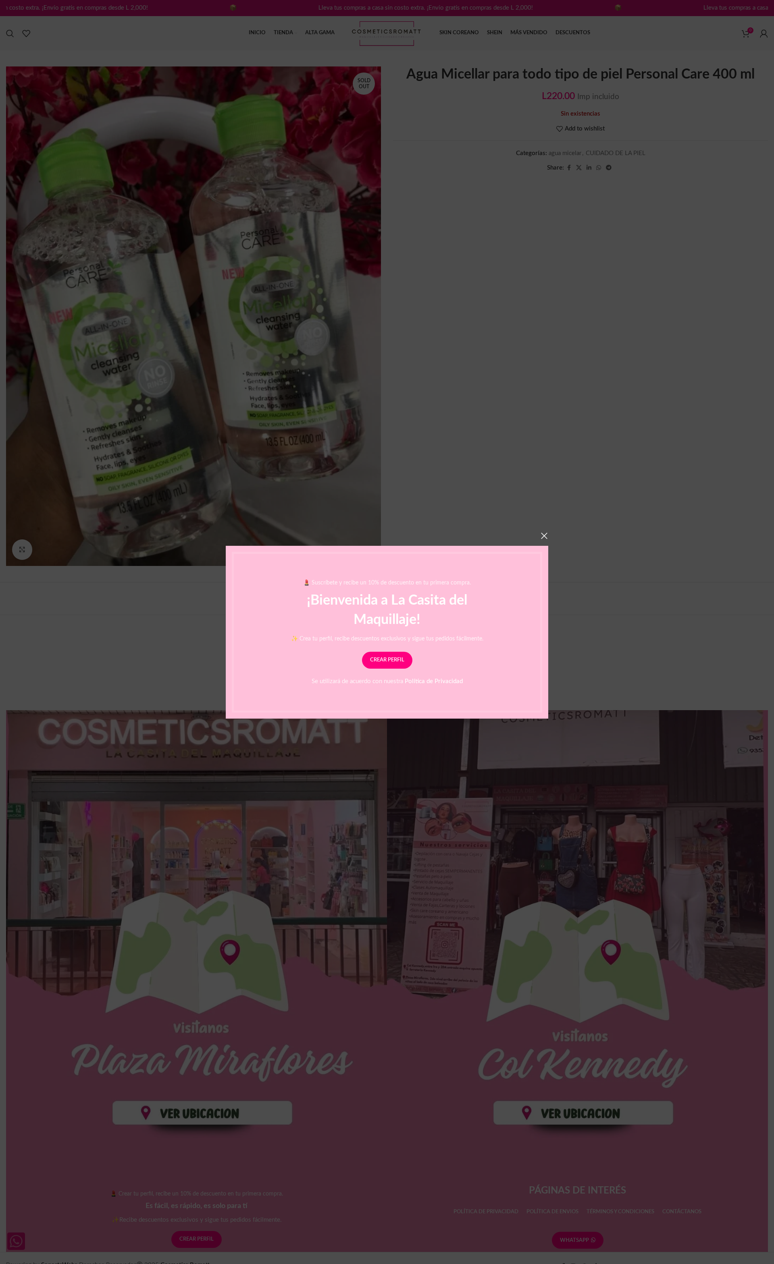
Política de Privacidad (434, 681)
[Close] (544, 536)
